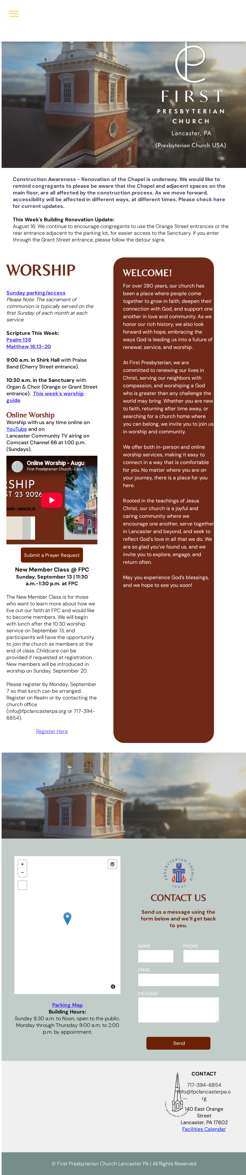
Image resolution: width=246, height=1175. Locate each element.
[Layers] (112, 864)
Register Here (52, 731)
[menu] (14, 13)
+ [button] (22, 864)
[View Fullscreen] (22, 885)
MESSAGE (148, 993)
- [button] (22, 872)
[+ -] (67, 925)
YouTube (16, 429)
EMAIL (144, 970)
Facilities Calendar (204, 1129)
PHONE (190, 946)
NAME (144, 946)
